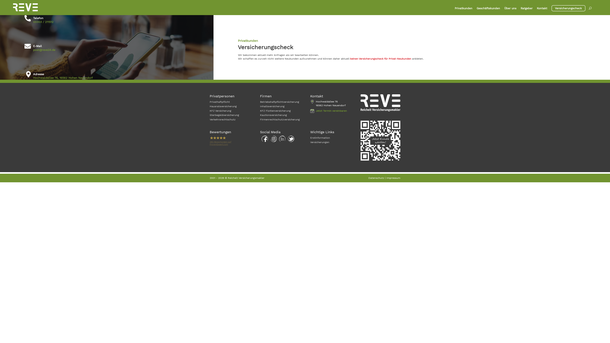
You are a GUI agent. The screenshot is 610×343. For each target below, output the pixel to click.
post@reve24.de (44, 49)
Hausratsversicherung (223, 106)
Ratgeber (527, 8)
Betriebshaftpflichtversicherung (279, 101)
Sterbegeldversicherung (224, 115)
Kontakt (542, 8)
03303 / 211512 (43, 22)
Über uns (510, 8)
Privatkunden (463, 8)
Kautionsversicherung (273, 115)
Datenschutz (376, 177)
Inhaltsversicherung (272, 106)
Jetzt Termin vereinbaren (331, 110)
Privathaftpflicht (220, 101)
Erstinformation (320, 137)
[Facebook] (264, 141)
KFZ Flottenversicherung (275, 110)
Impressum (393, 177)
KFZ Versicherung (220, 110)
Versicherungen (319, 142)
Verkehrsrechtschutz (223, 119)
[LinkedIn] (281, 141)
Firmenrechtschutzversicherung (280, 119)
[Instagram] (273, 141)
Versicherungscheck (568, 8)
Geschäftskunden (488, 8)
